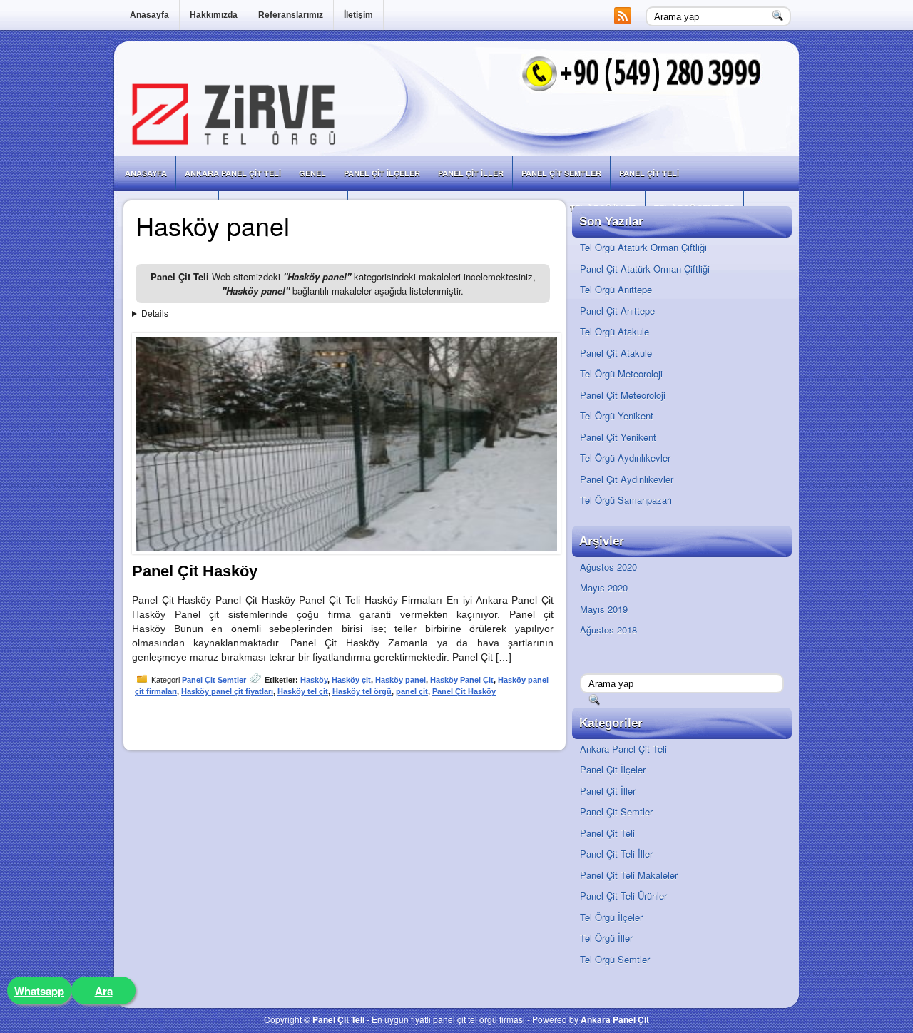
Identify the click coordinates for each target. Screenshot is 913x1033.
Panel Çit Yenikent (618, 437)
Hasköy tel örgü (362, 691)
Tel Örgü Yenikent (616, 415)
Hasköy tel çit (302, 691)
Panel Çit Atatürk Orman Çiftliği (645, 268)
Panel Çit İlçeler (382, 173)
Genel (312, 173)
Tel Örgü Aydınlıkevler (625, 457)
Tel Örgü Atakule (614, 331)
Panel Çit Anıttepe (617, 310)
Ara (104, 991)
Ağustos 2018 (608, 629)
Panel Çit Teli (649, 173)
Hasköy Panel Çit (462, 679)
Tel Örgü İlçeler (611, 917)
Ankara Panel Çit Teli (233, 173)
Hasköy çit (351, 679)
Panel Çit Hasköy (194, 571)
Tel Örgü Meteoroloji (621, 373)
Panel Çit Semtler (561, 173)
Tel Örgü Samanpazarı (626, 500)
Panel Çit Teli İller (616, 853)
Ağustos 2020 (608, 567)
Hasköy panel (400, 679)
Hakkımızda (214, 15)
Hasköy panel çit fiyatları (227, 691)
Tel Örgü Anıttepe (616, 289)
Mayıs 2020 (604, 587)
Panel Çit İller (471, 173)
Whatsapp (39, 991)
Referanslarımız (290, 15)
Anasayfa (149, 15)
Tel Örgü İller (606, 938)
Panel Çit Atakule (616, 353)
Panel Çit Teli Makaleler (629, 875)
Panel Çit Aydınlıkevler (626, 479)
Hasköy (313, 679)
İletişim (358, 15)
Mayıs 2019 (604, 609)
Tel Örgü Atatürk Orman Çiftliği (643, 247)
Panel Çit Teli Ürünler (623, 895)
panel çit (412, 691)
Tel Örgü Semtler (615, 959)
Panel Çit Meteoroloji (622, 395)
